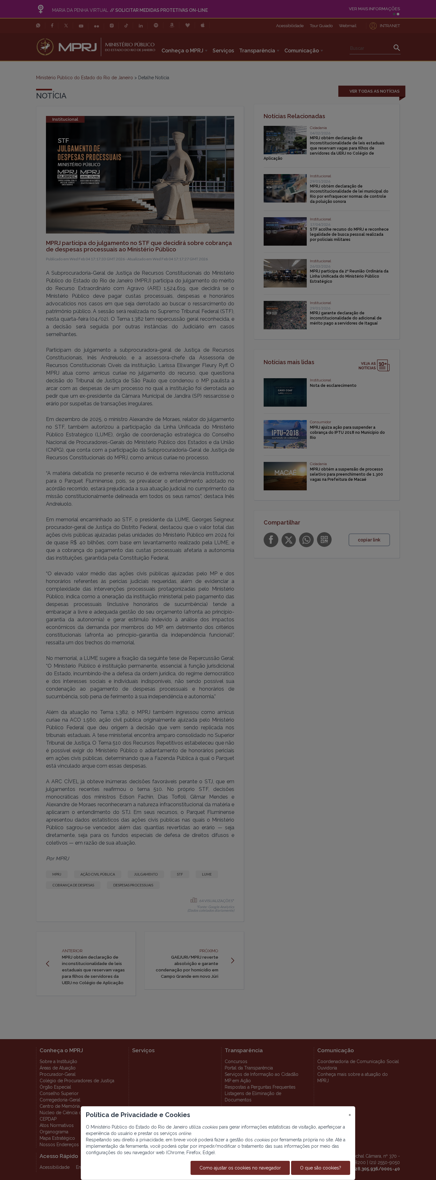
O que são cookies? (320, 1167)
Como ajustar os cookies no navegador (240, 1167)
